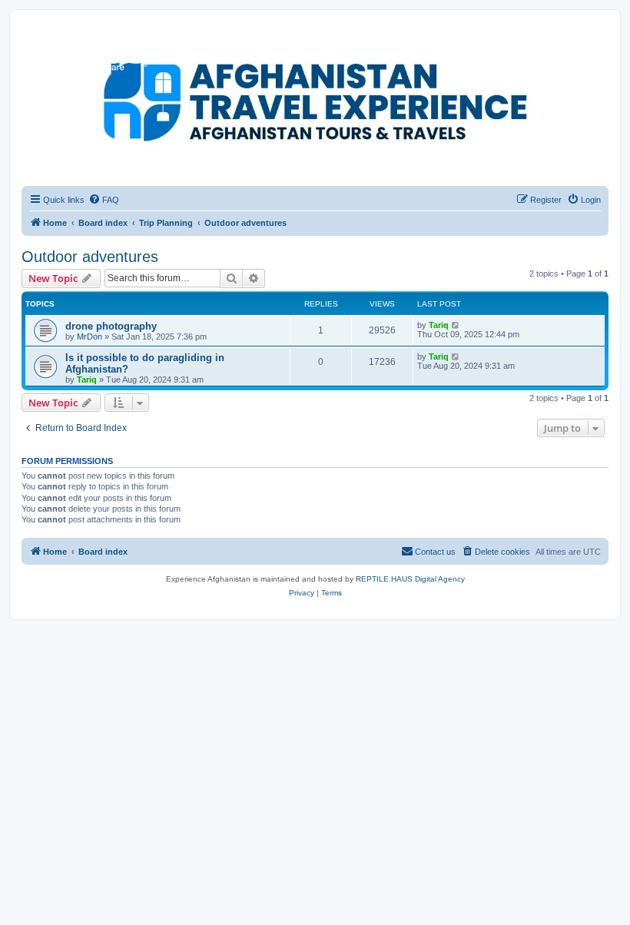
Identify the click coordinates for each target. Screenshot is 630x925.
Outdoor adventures (90, 256)
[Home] (91, 50)
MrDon (89, 336)
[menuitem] (103, 200)
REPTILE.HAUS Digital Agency (410, 579)
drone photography (111, 326)
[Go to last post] (456, 325)
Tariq (439, 325)
